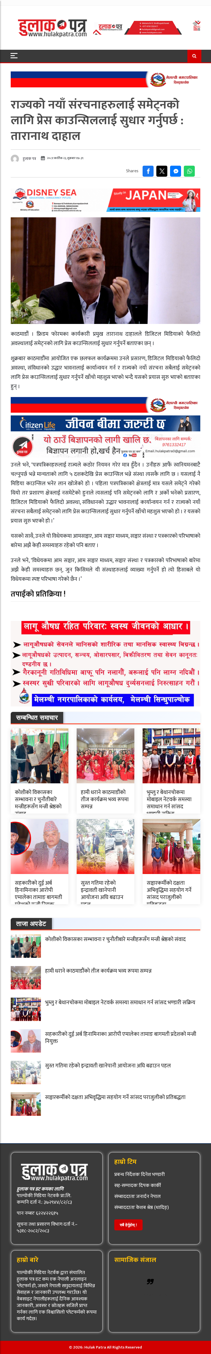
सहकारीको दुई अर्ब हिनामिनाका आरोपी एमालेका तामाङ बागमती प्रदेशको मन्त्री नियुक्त (38, 893)
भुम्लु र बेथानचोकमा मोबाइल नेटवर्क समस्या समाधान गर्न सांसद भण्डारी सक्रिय (169, 803)
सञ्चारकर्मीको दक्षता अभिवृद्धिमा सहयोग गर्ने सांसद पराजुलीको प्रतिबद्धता (169, 893)
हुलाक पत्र (29, 159)
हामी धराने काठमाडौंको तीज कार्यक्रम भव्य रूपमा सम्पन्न (105, 799)
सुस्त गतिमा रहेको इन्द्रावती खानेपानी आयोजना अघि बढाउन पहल (102, 893)
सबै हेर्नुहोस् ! (128, 1225)
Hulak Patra (154, 1294)
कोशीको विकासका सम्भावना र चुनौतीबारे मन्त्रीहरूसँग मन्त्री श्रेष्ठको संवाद (38, 803)
